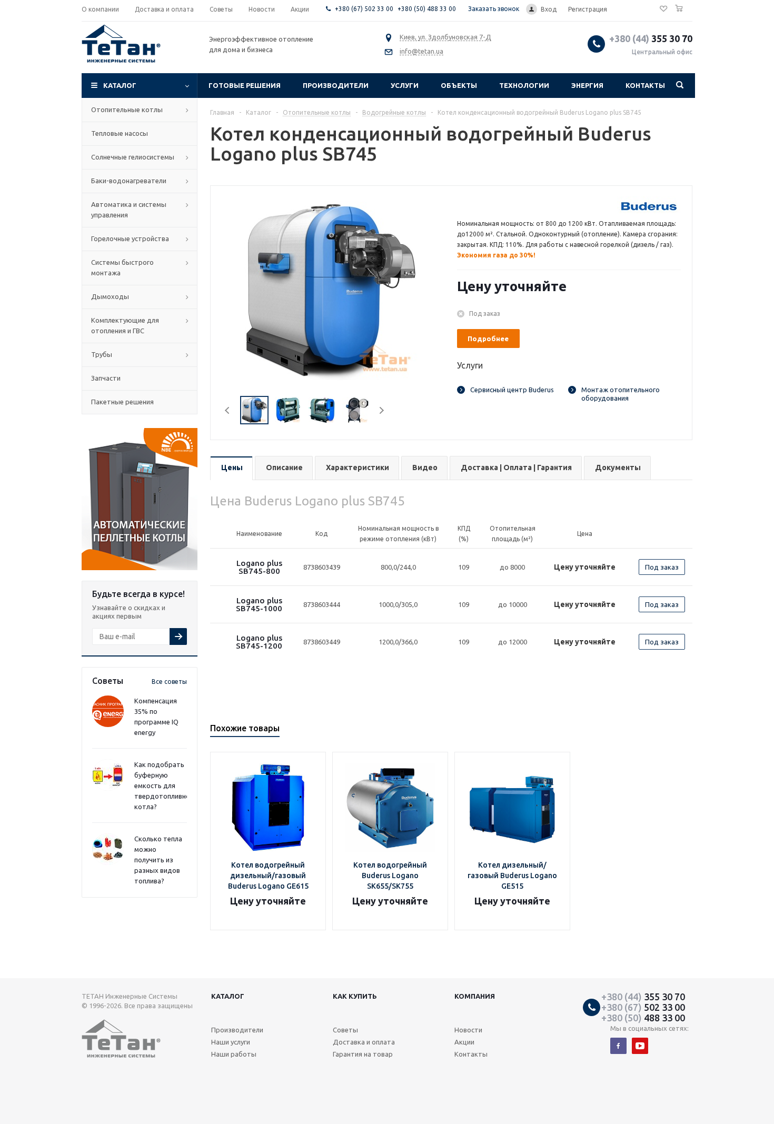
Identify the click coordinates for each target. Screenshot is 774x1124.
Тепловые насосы (119, 133)
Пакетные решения (122, 401)
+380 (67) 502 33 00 (364, 8)
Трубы (101, 354)
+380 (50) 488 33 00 (427, 8)
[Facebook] (618, 1046)
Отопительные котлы (127, 109)
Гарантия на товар (363, 1054)
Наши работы (233, 1054)
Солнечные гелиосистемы (132, 157)
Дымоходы (110, 296)
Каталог (119, 85)
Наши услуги (230, 1042)
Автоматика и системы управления (128, 209)
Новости (468, 1029)
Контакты (645, 85)
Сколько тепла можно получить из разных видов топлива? (158, 859)
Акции (464, 1042)
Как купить (355, 996)
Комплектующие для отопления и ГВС (125, 325)
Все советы (169, 681)
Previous (227, 410)
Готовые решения (245, 85)
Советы (345, 1029)
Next (381, 410)
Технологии (524, 85)
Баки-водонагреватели (128, 180)
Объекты (459, 85)
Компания (474, 996)
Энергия (587, 85)
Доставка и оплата (364, 1042)
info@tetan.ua (421, 51)
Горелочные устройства (130, 238)
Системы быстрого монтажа (122, 267)
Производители (336, 85)
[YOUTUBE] (640, 1046)
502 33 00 (643, 1007)
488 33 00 (643, 1017)
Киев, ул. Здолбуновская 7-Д (445, 37)
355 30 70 (650, 38)
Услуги (405, 85)
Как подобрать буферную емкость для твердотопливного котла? (165, 785)
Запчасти (106, 378)
